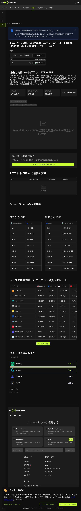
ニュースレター (15, 8)
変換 (8, 23)
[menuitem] (2, 12)
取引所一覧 (49, 472)
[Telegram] (20, 415)
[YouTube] (15, 415)
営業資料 (48, 462)
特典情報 (26, 8)
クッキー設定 (59, 508)
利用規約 (27, 472)
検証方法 (27, 468)
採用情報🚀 (27, 465)
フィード (5, 8)
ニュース (48, 465)
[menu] (2, 18)
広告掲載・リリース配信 (45, 8)
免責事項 (27, 475)
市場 (32, 8)
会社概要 (27, 462)
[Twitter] (10, 415)
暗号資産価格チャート (52, 468)
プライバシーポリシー (38, 508)
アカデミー (49, 475)
